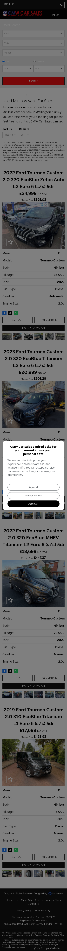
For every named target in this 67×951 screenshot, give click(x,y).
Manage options (33, 495)
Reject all (33, 487)
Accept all (33, 503)
